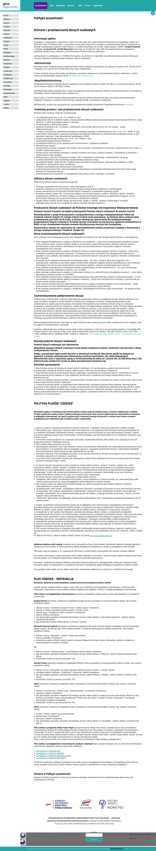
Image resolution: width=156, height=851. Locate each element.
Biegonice (7, 19)
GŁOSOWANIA (40, 5)
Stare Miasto (8, 82)
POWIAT (6, 108)
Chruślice (6, 27)
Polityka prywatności (38, 835)
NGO (80, 5)
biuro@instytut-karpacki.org (81, 75)
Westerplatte (8, 90)
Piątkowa (7, 67)
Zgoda (127, 849)
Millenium (7, 60)
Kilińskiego (7, 53)
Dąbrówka (7, 30)
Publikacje (60, 5)
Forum (87, 5)
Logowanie (97, 5)
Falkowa (6, 34)
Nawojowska (8, 64)
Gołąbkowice (8, 38)
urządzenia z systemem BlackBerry (51, 757)
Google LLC (78, 230)
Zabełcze (6, 101)
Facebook (129, 104)
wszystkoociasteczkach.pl (101, 535)
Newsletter (94, 832)
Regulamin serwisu (37, 838)
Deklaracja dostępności (53, 835)
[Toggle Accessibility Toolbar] (153, 13)
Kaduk (6, 49)
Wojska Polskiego (9, 93)
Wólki (5, 97)
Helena (6, 45)
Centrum (6, 23)
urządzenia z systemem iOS (48, 750)
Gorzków (6, 41)
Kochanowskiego (9, 56)
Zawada (6, 104)
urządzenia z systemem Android (50, 753)
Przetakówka (8, 75)
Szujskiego (7, 86)
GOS (51, 5)
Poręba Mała (8, 71)
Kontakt (46, 838)
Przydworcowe (8, 78)
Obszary (70, 5)
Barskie (6, 16)
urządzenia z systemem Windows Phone (53, 755)
